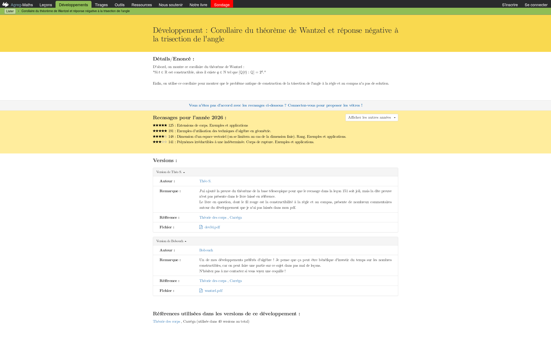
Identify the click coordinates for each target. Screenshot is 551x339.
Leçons (46, 4)
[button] (275, 172)
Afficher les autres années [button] (370, 117)
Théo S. (205, 181)
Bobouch (206, 250)
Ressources (142, 4)
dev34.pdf (211, 227)
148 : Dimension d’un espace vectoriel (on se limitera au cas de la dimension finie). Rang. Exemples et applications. (256, 136)
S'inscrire (510, 4)
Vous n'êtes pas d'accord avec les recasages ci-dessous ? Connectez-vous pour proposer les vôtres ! (275, 105)
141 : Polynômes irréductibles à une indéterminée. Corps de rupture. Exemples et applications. (240, 141)
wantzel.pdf (212, 290)
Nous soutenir (171, 4)
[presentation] (163, 72)
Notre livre (198, 4)
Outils (120, 4)
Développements (73, 4)
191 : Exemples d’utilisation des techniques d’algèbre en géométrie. (219, 130)
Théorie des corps (167, 321)
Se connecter (536, 4)
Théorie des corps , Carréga (220, 217)
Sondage (222, 4)
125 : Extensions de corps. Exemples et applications (207, 125)
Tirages (101, 4)
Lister (10, 11)
